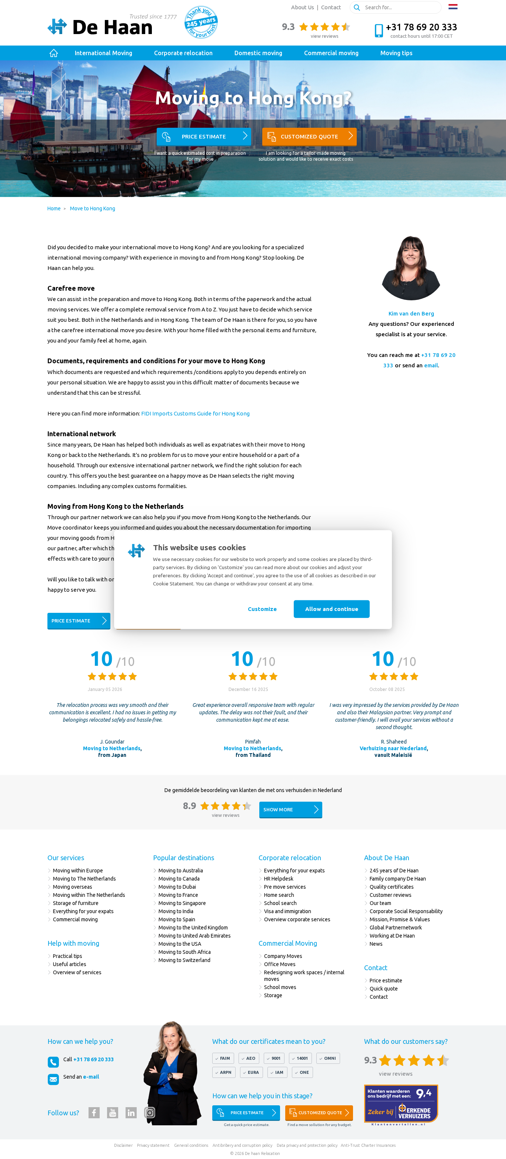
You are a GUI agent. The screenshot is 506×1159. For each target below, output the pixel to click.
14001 (302, 1058)
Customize (262, 608)
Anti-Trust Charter (358, 1145)
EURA (253, 1072)
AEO (250, 1058)
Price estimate (204, 136)
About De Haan (386, 857)
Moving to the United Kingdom (193, 928)
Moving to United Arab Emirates (195, 936)
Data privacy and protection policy (307, 1145)
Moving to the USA (180, 944)
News (376, 944)
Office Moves (280, 964)
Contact (331, 7)
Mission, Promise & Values (400, 919)
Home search (279, 895)
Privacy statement (153, 1145)
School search (280, 903)
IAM (279, 1072)
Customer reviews (391, 895)
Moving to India (176, 911)
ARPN (226, 1072)
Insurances (386, 1145)
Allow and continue (331, 608)
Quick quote (384, 989)
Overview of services (78, 972)
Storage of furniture (76, 903)
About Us (302, 7)
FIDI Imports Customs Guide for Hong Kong (196, 413)
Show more (278, 809)
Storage (273, 995)
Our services (65, 857)
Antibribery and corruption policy (242, 1145)
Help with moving (73, 943)
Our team (380, 903)
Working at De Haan (392, 936)
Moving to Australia (181, 871)
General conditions (191, 1145)
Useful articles (69, 964)
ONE (304, 1072)
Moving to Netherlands (111, 748)
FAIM (225, 1058)
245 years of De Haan (394, 871)
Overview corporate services (297, 919)
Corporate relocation (290, 857)
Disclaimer (123, 1145)
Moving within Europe (78, 871)
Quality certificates (392, 887)
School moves (280, 987)
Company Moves (283, 956)
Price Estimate (247, 1112)
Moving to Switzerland (184, 960)
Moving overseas (72, 887)
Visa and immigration (287, 911)
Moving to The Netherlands (84, 879)
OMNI (330, 1058)
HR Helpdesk (278, 879)
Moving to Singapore (182, 903)
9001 (276, 1058)
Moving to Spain (177, 919)
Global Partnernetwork (396, 928)
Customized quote (309, 136)
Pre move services (285, 887)
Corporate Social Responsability (406, 911)
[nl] (453, 6)
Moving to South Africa (185, 952)
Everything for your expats (83, 911)
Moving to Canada (179, 879)
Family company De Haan (398, 879)
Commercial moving (75, 919)
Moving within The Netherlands (89, 895)
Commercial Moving (288, 943)
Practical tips (67, 956)
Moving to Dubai (177, 887)
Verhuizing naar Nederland (393, 748)
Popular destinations (183, 857)
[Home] (53, 53)
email (431, 365)
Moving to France (178, 895)
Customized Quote (320, 1112)
